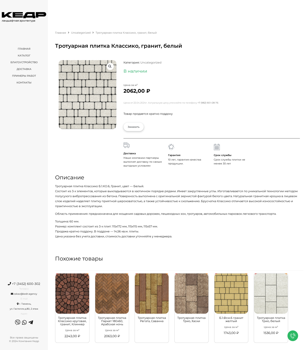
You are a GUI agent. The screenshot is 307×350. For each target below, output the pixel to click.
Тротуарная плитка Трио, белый (271, 319)
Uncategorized (81, 32)
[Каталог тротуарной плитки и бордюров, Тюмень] (24, 16)
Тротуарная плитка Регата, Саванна (152, 319)
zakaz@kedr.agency (25, 293)
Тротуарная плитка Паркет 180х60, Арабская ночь (112, 321)
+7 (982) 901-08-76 (208, 102)
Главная (60, 32)
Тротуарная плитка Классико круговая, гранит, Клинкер (72, 321)
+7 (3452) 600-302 (25, 284)
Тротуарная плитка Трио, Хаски (191, 319)
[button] (110, 66)
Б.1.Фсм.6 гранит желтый (231, 319)
